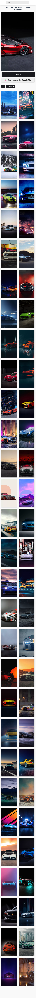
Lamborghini (11, 86)
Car (3, 86)
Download (18, 74)
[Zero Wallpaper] (2, 2)
